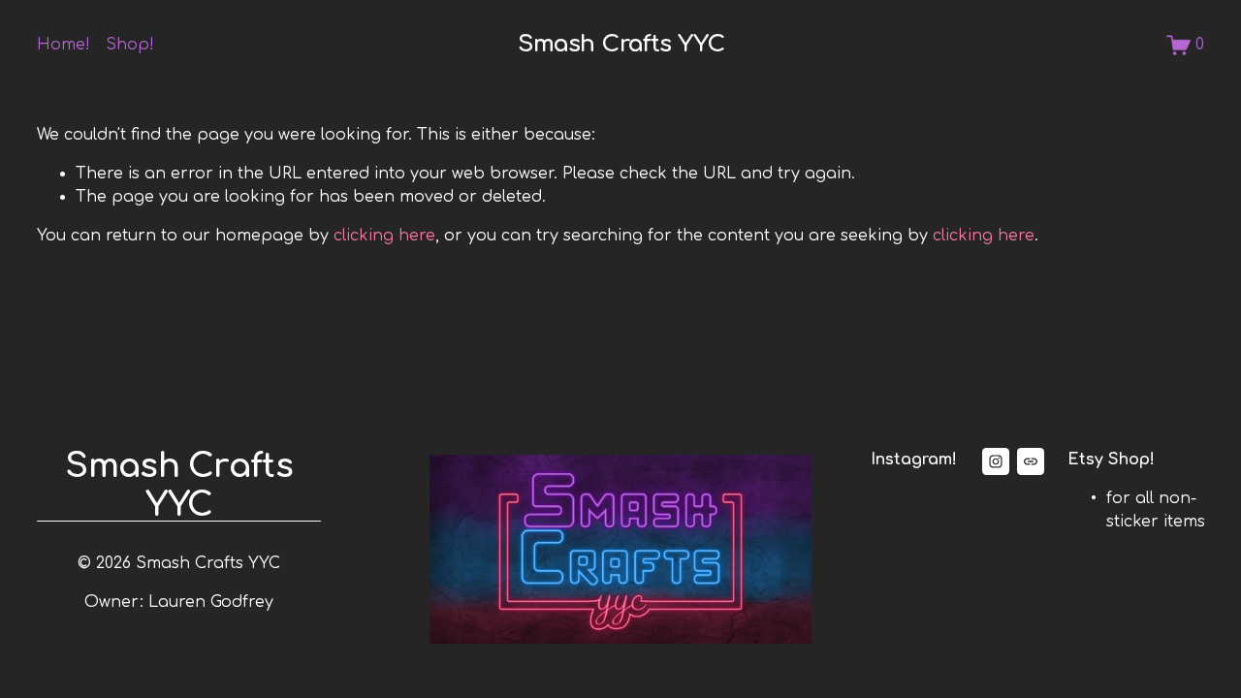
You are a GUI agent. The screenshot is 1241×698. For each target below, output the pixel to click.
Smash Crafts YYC (621, 44)
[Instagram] (995, 461)
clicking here (384, 235)
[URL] (1030, 461)
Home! (63, 44)
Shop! (130, 44)
